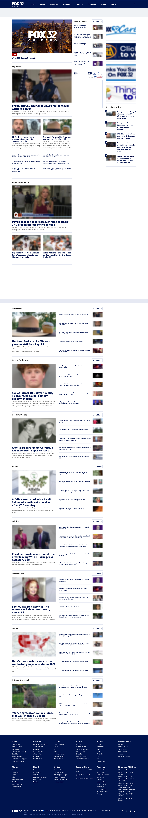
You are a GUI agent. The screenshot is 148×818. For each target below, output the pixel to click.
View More (97, 21)
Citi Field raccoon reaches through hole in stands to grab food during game (74, 704)
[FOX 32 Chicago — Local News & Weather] (18, 4)
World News (16, 749)
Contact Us (100, 777)
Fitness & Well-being (40, 777)
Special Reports (17, 756)
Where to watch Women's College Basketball (126, 790)
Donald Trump (80, 751)
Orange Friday (59, 782)
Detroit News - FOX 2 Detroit (83, 775)
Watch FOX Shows (124, 756)
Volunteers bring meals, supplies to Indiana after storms (74, 421)
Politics (15, 521)
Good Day (15, 754)
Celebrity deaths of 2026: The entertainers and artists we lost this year (73, 598)
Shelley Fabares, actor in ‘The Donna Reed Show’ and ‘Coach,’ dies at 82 (31, 609)
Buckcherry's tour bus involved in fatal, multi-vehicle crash (73, 366)
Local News (17, 308)
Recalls (35, 782)
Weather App (37, 754)
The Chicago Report (82, 749)
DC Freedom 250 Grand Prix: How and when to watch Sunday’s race (73, 375)
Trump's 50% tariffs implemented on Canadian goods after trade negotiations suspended (73, 545)
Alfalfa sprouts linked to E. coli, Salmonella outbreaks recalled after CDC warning (31, 502)
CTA (55, 749)
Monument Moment (61, 779)
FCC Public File (101, 789)
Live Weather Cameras (40, 744)
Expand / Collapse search (135, 4)
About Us (101, 767)
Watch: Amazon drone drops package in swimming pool (75, 695)
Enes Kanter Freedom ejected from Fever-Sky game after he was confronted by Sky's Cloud (126, 147)
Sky (98, 759)
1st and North (58, 770)
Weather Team (38, 751)
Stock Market (16, 787)
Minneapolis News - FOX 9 (84, 778)
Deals (14, 775)
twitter (130, 811)
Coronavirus (37, 772)
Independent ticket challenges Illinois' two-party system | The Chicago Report (74, 563)
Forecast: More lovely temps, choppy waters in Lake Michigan (26, 162)
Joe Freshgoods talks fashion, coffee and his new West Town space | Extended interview (74, 644)
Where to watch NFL (124, 770)
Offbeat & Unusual (20, 680)
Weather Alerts (38, 747)
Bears (99, 744)
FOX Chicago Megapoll (19, 759)
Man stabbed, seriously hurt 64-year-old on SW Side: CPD (73, 324)
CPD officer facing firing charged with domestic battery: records (23, 139)
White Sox (100, 754)
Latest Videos (80, 21)
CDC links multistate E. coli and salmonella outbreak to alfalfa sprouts (72, 509)
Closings (36, 749)
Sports (100, 741)
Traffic (57, 741)
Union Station (58, 759)
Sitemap (99, 794)
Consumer (15, 772)
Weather (37, 741)
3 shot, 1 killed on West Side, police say (71, 341)
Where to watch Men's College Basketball (125, 786)
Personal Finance (17, 779)
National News (17, 747)
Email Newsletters (103, 775)
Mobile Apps (101, 772)
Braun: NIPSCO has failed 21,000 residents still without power (41, 107)
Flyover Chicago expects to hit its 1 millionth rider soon (82, 53)
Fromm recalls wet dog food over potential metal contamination (74, 482)
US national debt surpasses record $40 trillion (73, 661)
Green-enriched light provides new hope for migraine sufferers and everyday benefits (73, 473)
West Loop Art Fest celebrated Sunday (80, 26)
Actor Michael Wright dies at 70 (69, 606)
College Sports (101, 761)
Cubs (98, 751)
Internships (100, 787)
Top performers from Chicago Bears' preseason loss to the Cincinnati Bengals (56, 162)
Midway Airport (59, 756)
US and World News (20, 360)
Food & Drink (122, 751)
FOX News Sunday (18, 761)
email (134, 811)
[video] (42, 202)
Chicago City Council (82, 759)
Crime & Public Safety (19, 751)
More (113, 4)
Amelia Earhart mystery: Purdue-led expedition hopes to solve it (33, 449)
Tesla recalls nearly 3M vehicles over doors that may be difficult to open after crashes (57, 169)
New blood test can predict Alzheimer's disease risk (74, 457)
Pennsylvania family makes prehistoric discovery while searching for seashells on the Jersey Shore (74, 722)
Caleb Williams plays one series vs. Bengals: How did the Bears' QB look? (25, 155)
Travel (56, 747)
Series (57, 767)
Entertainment (18, 573)
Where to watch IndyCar (126, 783)
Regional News (82, 767)
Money (15, 628)
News (14, 741)
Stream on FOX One (127, 767)
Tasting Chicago (59, 777)
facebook (122, 811)
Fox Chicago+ (122, 749)
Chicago (77, 73)
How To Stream (102, 770)
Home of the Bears (20, 182)
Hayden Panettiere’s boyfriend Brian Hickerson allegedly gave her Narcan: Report (74, 616)
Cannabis (36, 775)
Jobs (13, 777)
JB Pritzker (79, 754)
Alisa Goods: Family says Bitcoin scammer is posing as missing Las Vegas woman (75, 439)
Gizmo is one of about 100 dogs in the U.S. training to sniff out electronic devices (82, 35)
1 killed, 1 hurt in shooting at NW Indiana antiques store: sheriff (56, 155)
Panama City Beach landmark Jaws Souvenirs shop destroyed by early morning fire (75, 384)
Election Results (81, 747)
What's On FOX (123, 747)
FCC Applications (102, 791)
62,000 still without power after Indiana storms (73, 429)
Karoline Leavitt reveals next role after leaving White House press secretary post (33, 557)
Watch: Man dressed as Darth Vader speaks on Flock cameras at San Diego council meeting (73, 686)
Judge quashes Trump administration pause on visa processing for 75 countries (74, 402)
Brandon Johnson (81, 756)
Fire (98, 756)
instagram (126, 811)
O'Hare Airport (59, 754)
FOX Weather (37, 759)
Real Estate (15, 782)
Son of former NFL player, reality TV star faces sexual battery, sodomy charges (32, 395)
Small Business (17, 784)
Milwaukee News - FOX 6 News (84, 771)
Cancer (35, 770)
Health (15, 466)
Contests (100, 779)
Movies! (120, 754)
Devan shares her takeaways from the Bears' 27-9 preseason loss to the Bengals (40, 223)
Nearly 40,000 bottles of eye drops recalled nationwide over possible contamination (72, 500)
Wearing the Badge (60, 775)
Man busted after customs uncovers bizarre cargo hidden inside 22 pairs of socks (75, 713)
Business (15, 770)
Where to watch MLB (125, 776)
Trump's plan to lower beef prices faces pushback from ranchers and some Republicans (24, 169)
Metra (56, 751)
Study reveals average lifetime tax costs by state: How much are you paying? (74, 653)
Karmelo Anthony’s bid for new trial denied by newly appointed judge (73, 393)
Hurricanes (36, 756)
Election (78, 744)
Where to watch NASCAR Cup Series (126, 780)
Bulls (98, 749)
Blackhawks (101, 747)
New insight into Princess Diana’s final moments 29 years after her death (75, 448)
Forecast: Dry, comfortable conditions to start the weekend (74, 554)
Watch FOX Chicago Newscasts (24, 58)
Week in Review (59, 772)
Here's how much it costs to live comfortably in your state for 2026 (33, 663)
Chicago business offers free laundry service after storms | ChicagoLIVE (74, 635)
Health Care (37, 779)
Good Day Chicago (20, 415)
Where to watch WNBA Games (125, 795)
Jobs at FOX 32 (102, 784)
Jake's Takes (122, 744)
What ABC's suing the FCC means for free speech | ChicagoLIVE (82, 62)
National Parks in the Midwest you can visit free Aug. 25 (57, 138)
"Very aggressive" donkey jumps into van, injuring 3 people (33, 714)
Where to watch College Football (126, 773)
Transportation (59, 744)
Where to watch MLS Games (125, 799)
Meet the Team (102, 782)
